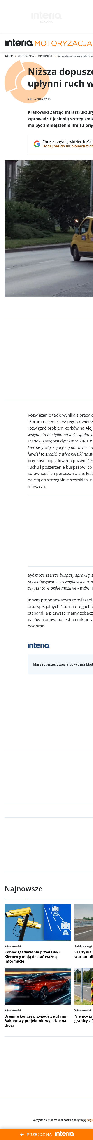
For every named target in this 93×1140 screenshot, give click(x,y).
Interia (9, 56)
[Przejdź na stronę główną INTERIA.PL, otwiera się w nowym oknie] (19, 42)
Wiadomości (45, 56)
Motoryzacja (26, 56)
